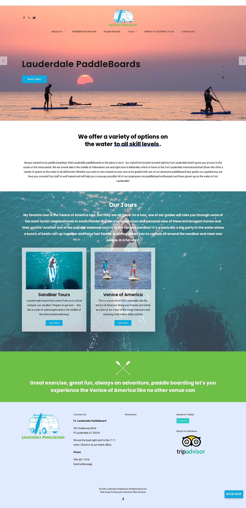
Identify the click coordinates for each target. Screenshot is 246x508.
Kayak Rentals (112, 31)
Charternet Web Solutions (134, 492)
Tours (131, 31)
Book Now (233, 494)
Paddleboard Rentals (84, 31)
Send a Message (82, 464)
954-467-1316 (81, 459)
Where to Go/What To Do (159, 31)
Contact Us (188, 31)
